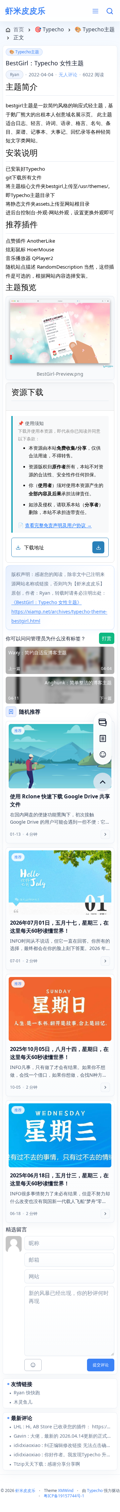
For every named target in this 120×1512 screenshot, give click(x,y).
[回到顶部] (102, 782)
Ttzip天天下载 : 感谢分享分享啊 (47, 1464)
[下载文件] (98, 547)
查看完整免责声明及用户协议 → (58, 525)
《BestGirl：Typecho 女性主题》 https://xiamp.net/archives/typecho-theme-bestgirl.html (59, 611)
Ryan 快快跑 (27, 1392)
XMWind (65, 1490)
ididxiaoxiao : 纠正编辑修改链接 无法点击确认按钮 (63, 1445)
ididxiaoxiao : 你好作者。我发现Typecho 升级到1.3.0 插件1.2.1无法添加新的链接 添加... (63, 1454)
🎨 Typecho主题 (24, 52)
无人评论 (68, 74)
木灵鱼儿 (23, 1402)
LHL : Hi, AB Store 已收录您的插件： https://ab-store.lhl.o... (63, 1426)
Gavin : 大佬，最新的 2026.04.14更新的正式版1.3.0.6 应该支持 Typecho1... (63, 1436)
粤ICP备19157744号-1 (64, 1496)
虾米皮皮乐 (25, 10)
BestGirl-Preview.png (60, 374)
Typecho (95, 1490)
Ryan (14, 74)
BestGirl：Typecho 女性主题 (45, 63)
